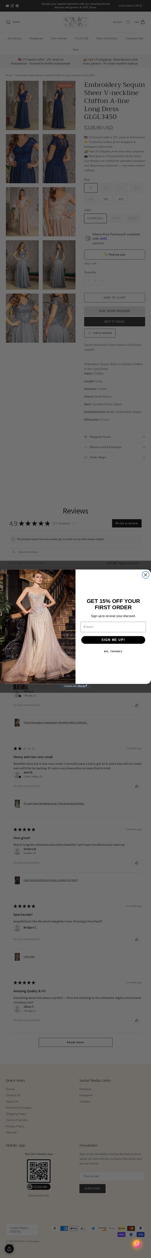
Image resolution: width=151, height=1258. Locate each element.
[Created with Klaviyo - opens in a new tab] (75, 686)
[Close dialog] (145, 574)
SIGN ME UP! (113, 639)
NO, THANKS (113, 651)
